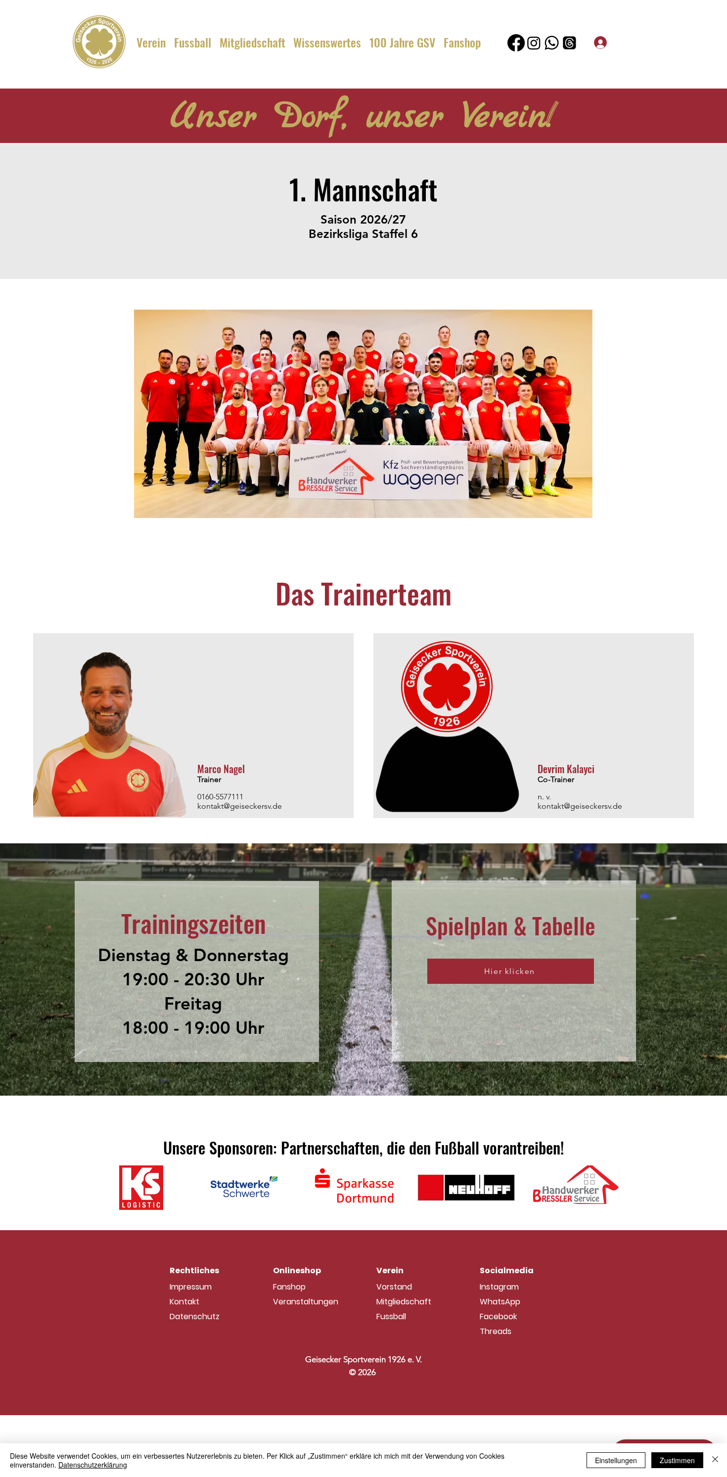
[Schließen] (715, 1460)
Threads (495, 1331)
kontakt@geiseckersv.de (239, 806)
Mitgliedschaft (403, 1301)
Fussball (391, 1316)
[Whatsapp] (551, 42)
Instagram (499, 1286)
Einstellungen (616, 1460)
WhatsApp (500, 1301)
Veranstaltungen (305, 1301)
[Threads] (569, 42)
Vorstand (394, 1286)
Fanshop (289, 1286)
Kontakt (184, 1301)
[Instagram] (534, 42)
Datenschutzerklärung (92, 1465)
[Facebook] (516, 42)
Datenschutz (195, 1316)
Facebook (498, 1316)
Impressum (191, 1286)
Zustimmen (677, 1460)
